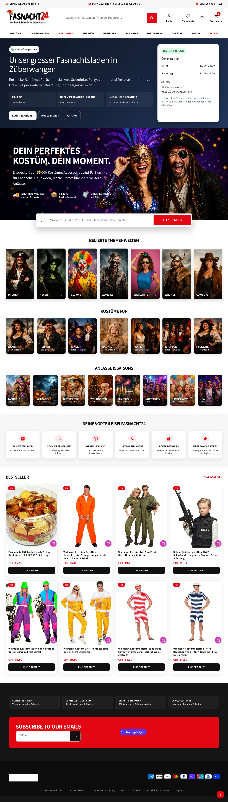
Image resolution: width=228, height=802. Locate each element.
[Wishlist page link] (202, 18)
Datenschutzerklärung (103, 790)
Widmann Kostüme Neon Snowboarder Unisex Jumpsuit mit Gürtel (31, 650)
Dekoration (155, 33)
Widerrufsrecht (78, 790)
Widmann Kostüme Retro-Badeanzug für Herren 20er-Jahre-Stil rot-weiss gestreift (139, 651)
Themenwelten (40, 33)
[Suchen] (152, 18)
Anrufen (72, 115)
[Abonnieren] (75, 736)
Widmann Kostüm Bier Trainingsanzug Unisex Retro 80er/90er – (85, 650)
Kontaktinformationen (158, 790)
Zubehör (88, 33)
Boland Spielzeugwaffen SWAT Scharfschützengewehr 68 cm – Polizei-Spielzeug (196, 555)
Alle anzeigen (213, 477)
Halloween (66, 33)
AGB (123, 790)
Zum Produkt (31, 570)
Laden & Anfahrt (22, 115)
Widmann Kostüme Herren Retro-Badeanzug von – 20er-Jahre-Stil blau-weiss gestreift (195, 651)
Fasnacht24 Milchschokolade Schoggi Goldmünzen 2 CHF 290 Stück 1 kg (30, 553)
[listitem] (20, 274)
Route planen (50, 115)
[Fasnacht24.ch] (31, 18)
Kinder (196, 33)
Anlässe (177, 33)
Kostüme (15, 33)
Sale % (214, 33)
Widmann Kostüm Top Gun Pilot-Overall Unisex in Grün (137, 553)
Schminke (132, 33)
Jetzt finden (172, 220)
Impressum (181, 790)
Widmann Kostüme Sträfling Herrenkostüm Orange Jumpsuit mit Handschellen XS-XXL (84, 555)
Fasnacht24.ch (56, 790)
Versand (135, 790)
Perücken (109, 33)
